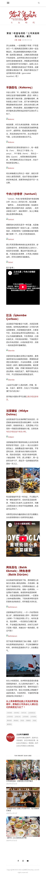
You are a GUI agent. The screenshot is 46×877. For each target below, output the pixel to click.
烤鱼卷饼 (9, 720)
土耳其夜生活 (31, 712)
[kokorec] (10, 119)
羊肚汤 (22, 720)
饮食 (19, 40)
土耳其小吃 (18, 716)
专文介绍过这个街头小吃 (16, 431)
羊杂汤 (34, 720)
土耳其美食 (33, 716)
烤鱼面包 (16, 720)
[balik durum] (11, 607)
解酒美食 (9, 724)
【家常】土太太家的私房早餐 (16, 838)
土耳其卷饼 (25, 716)
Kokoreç (16, 712)
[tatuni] (9, 262)
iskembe (9, 712)
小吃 (16, 40)
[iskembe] (10, 350)
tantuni (23, 712)
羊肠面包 (28, 720)
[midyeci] (10, 437)
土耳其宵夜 (10, 716)
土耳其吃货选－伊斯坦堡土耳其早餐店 (19, 781)
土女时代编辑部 (22, 734)
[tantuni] (10, 219)
